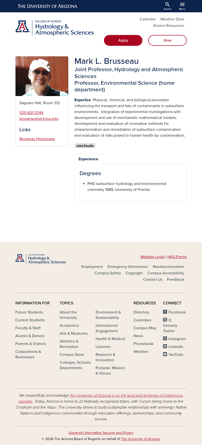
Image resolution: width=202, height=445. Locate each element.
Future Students (29, 312)
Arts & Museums (73, 333)
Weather (141, 351)
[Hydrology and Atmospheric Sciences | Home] (56, 28)
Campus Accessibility (165, 273)
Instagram (177, 338)
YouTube (175, 354)
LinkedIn (175, 346)
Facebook (177, 312)
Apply (123, 40)
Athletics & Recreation (69, 344)
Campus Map (145, 328)
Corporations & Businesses (28, 354)
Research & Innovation (105, 357)
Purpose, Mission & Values (110, 370)
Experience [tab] (88, 159)
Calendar (148, 19)
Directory (141, 312)
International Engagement (107, 328)
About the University (68, 315)
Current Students (30, 320)
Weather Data (172, 19)
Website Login (152, 256)
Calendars (142, 320)
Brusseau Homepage (37, 138)
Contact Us (152, 279)
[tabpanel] (131, 181)
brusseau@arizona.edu (38, 118)
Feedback (175, 279)
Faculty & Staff (27, 328)
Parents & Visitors (30, 343)
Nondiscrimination (168, 266)
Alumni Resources (168, 25)
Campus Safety (108, 273)
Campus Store (72, 354)
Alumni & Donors (29, 335)
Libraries (103, 346)
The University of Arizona (140, 439)
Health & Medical (110, 338)
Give (167, 40)
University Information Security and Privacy (101, 433)
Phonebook (143, 343)
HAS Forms (177, 256)
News (138, 335)
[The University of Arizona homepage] (47, 6)
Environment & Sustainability (108, 315)
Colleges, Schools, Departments (75, 365)
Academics (69, 325)
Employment (92, 266)
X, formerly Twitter (170, 325)
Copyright (134, 273)
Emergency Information (128, 266)
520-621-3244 (31, 112)
